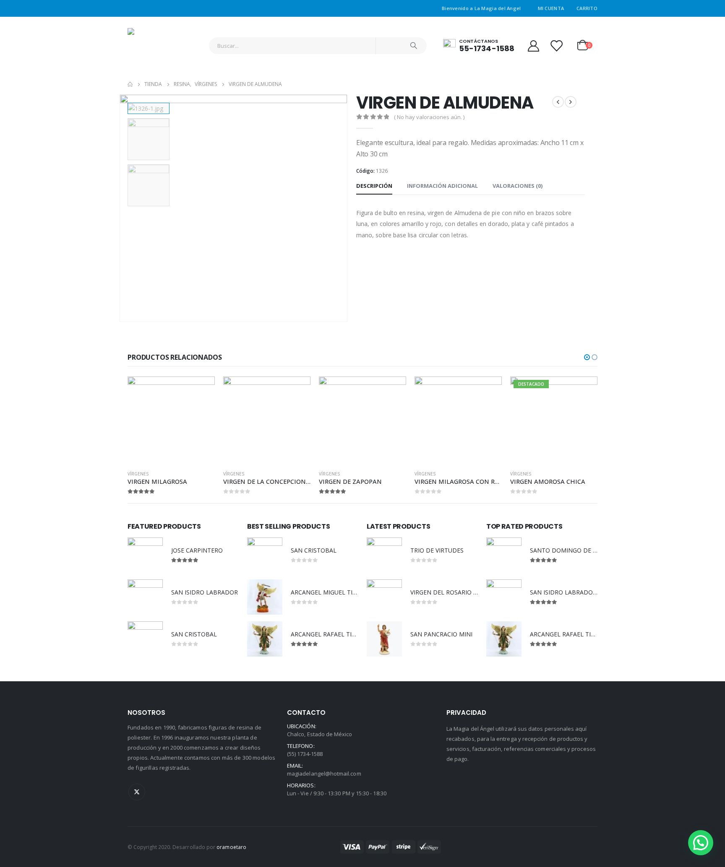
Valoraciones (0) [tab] (517, 185)
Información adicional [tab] (442, 185)
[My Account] (533, 45)
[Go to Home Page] (130, 84)
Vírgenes (138, 474)
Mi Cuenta (551, 8)
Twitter (136, 792)
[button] (587, 357)
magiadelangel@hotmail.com (324, 773)
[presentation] (121, 208)
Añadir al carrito (201, 390)
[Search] (414, 45)
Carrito (586, 8)
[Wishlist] (556, 45)
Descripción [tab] (374, 185)
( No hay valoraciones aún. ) (429, 117)
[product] (171, 420)
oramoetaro (231, 847)
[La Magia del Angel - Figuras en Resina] (153, 45)
